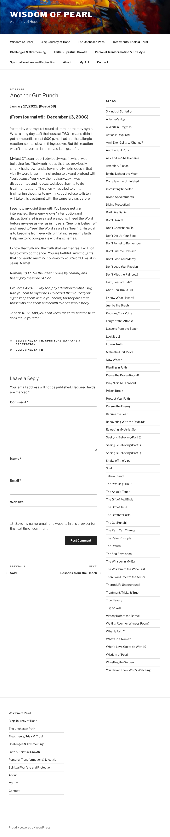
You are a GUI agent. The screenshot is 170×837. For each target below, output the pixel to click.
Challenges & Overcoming (28, 52)
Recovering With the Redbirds (125, 421)
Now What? (114, 359)
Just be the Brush (117, 305)
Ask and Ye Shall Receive (122, 158)
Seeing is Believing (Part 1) (123, 445)
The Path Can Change (120, 530)
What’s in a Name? (118, 639)
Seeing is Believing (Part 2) (123, 453)
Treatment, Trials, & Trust (122, 592)
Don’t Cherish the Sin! (120, 227)
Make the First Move (119, 352)
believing (24, 340)
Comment (19, 402)
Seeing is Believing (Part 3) (123, 437)
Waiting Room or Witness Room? (127, 623)
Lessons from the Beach (122, 328)
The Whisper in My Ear (121, 561)
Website (16, 502)
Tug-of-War (113, 608)
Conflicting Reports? (119, 189)
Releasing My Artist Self (121, 429)
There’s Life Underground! (123, 584)
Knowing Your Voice (119, 313)
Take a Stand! (115, 476)
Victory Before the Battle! (123, 615)
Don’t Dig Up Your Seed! (121, 235)
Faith (38, 349)
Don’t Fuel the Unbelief (121, 251)
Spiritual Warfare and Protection (32, 62)
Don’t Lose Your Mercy (121, 259)
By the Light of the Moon (122, 173)
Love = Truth (114, 344)
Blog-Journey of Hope (55, 42)
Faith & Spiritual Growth (70, 52)
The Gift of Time (116, 507)
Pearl (20, 89)
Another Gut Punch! (119, 150)
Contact (102, 62)
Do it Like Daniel (116, 212)
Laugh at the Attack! (119, 321)
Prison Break (114, 390)
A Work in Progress (118, 127)
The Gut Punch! (116, 522)
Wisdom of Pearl (51, 14)
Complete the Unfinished (122, 181)
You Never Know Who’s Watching (128, 670)
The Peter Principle (118, 538)
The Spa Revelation (119, 553)
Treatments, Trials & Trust (130, 42)
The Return (113, 546)
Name (16, 459)
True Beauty (114, 600)
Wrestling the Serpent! (120, 662)
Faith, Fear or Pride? (119, 282)
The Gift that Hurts (118, 515)
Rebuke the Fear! (117, 414)
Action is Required (118, 135)
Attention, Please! (117, 165)
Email (15, 480)
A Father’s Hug (115, 119)
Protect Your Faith (118, 398)
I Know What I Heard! (120, 297)
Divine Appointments (120, 197)
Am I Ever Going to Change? (124, 142)
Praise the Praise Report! (122, 375)
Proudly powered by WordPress (29, 827)
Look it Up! (113, 336)
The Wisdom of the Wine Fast (125, 569)
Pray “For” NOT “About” (121, 383)
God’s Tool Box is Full (119, 290)
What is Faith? (115, 631)
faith (38, 340)
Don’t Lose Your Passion (122, 266)
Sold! (109, 468)
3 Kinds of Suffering (119, 111)
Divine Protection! (118, 204)
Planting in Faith (116, 367)
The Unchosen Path (91, 42)
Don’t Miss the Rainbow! (122, 274)
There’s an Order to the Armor (125, 577)
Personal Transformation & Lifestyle (120, 52)
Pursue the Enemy (118, 406)
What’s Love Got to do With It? (126, 646)
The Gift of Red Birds (119, 499)
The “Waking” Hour (118, 484)
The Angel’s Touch (118, 491)
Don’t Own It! (114, 220)
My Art (84, 62)
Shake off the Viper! (119, 460)
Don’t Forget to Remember (123, 243)
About (67, 62)
